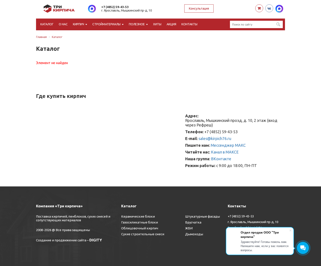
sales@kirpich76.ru (214, 138)
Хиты (157, 24)
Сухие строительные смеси (142, 234)
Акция (171, 24)
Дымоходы (194, 234)
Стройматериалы (106, 24)
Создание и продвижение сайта (61, 240)
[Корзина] (259, 8)
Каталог (47, 24)
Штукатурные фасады (202, 216)
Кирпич (78, 24)
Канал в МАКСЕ (225, 152)
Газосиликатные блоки (139, 222)
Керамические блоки (138, 216)
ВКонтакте (221, 159)
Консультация (199, 8)
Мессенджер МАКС (228, 145)
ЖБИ (189, 228)
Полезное (137, 24)
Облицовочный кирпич (139, 228)
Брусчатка (193, 222)
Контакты (189, 24)
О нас (63, 24)
